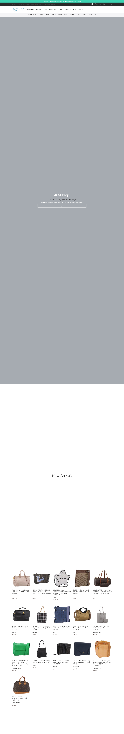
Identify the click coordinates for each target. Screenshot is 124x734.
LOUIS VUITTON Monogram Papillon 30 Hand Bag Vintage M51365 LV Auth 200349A (102, 591)
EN (106, 4)
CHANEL (41, 14)
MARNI (74, 632)
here (68, 202)
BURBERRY (35, 632)
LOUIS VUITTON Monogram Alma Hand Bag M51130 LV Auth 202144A (21, 698)
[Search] (92, 4)
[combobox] (62, 206)
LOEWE (78, 14)
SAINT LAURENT (97, 632)
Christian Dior (76, 666)
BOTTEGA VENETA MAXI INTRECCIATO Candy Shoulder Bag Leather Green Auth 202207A (20, 663)
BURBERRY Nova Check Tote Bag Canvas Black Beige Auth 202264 (41, 627)
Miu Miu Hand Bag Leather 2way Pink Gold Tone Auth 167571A (20, 591)
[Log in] (103, 4)
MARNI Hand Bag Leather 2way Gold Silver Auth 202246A (81, 627)
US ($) (110, 4)
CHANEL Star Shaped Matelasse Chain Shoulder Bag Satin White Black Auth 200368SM (62, 592)
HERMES (72, 14)
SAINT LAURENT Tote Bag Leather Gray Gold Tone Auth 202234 (102, 627)
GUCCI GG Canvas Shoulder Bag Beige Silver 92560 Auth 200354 (81, 591)
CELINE (60, 14)
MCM (54, 632)
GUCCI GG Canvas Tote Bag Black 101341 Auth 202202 (41, 661)
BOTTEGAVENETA (16, 668)
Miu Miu (14, 596)
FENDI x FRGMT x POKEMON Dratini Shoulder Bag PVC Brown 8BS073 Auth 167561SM (41, 591)
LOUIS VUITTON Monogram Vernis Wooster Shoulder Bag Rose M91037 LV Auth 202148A (102, 663)
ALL (95, 14)
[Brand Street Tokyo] (18, 9)
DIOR (65, 14)
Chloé (90, 14)
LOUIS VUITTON (32, 14)
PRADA (47, 14)
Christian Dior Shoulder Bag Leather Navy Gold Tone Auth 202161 (82, 662)
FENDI (84, 14)
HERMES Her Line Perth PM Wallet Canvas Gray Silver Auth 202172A (61, 662)
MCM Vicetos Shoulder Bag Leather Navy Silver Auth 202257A (61, 627)
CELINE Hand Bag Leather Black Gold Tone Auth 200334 (20, 627)
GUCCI (54, 14)
